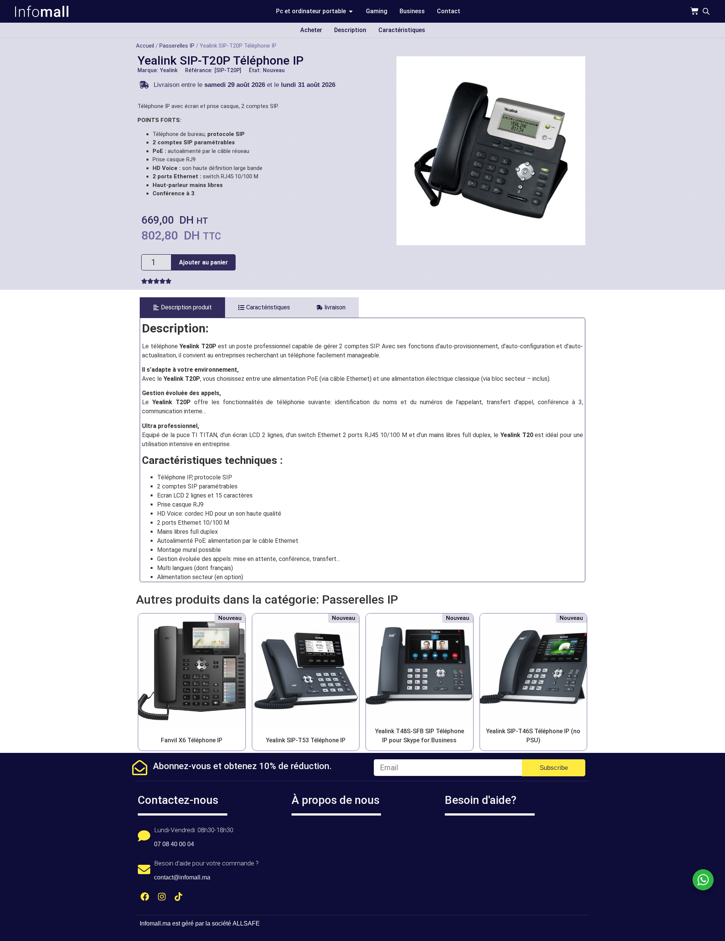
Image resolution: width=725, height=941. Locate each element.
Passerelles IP (176, 45)
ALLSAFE (246, 923)
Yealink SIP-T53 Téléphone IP (306, 740)
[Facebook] (145, 897)
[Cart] (694, 11)
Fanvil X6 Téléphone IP (191, 740)
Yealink (168, 70)
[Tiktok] (179, 897)
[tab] (182, 307)
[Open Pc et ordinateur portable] (351, 11)
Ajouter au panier (203, 262)
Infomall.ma (155, 923)
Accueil (145, 45)
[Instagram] (162, 897)
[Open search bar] (706, 11)
